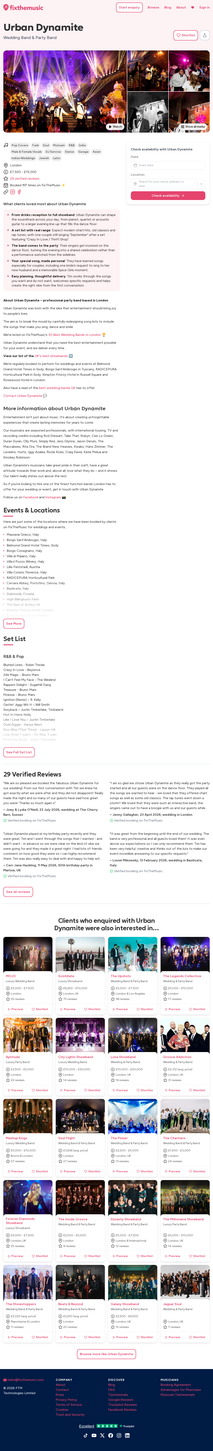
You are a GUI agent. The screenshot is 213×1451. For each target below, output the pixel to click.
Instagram (53, 497)
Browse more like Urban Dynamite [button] (106, 1354)
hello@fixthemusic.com (25, 1380)
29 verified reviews (24, 178)
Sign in (204, 7)
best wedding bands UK (57, 388)
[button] (185, 35)
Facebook (30, 497)
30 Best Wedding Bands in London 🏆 (77, 335)
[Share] (205, 35)
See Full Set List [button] (19, 752)
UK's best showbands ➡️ (54, 356)
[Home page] (23, 7)
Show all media (195, 126)
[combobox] (139, 184)
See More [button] (13, 624)
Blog (167, 7)
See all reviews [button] (18, 892)
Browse (153, 7)
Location (138, 175)
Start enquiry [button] (129, 7)
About (181, 7)
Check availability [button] (166, 196)
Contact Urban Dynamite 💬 (25, 396)
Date (134, 157)
